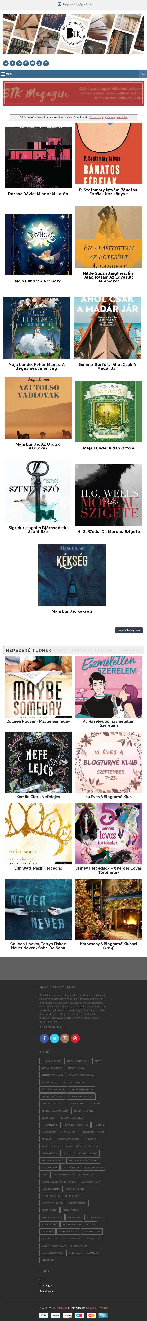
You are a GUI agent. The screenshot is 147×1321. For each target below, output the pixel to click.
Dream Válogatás (72, 1118)
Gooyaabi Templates (97, 1307)
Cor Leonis (76, 1103)
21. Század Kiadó (51, 1061)
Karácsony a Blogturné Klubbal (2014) (108, 946)
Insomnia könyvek (68, 1139)
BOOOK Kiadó (50, 1082)
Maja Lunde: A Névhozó (38, 281)
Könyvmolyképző (52, 1160)
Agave (98, 1061)
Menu (9, 74)
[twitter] (6, 63)
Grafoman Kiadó (93, 1132)
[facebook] (12, 63)
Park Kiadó (74, 1217)
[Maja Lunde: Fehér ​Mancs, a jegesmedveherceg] (36, 328)
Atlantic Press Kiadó (81, 1075)
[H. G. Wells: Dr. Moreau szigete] (108, 495)
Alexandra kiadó (52, 1068)
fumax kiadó (79, 1246)
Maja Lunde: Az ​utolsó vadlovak (38, 446)
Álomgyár (93, 1253)
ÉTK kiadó (48, 1260)
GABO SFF (99, 1125)
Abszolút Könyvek (77, 1061)
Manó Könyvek (75, 1189)
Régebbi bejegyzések (129, 630)
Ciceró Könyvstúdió (80, 1096)
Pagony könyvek (52, 1217)
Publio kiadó (49, 1224)
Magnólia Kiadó (90, 1182)
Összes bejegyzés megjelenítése (108, 117)
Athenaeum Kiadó (52, 1075)
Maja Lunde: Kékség (72, 611)
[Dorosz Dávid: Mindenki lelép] (38, 157)
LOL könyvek (49, 1167)
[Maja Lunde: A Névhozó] (38, 244)
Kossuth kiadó (88, 1153)
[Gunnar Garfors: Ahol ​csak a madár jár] (107, 328)
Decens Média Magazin (55, 1111)
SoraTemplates (59, 1307)
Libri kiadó (86, 1175)
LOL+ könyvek (71, 1167)
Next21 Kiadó (49, 1210)
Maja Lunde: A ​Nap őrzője (109, 448)
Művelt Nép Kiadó (52, 1203)
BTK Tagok (45, 1285)
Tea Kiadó (47, 1231)
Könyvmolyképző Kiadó (83, 1160)
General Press (69, 1132)
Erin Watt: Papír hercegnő (38, 868)
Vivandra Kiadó (71, 1238)
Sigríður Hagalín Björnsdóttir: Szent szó (38, 530)
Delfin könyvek (83, 1111)
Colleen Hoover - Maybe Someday (38, 721)
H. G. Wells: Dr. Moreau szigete (109, 531)
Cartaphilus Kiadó (81, 1089)
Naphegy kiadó (77, 1203)
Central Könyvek (52, 1096)
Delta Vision (49, 1118)
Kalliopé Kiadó (61, 1146)
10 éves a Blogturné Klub (109, 797)
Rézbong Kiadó (72, 1224)
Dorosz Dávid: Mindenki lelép (38, 193)
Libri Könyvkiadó (63, 1175)
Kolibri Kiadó (50, 1153)
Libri (44, 1175)
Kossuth (69, 1153)
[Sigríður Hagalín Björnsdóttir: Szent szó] (38, 491)
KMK (44, 1146)
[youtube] (39, 63)
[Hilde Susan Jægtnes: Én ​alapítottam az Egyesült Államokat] (108, 237)
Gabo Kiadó (49, 1132)
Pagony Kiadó (71, 1210)
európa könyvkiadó (54, 1246)
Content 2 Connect (53, 1103)
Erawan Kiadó (50, 1125)
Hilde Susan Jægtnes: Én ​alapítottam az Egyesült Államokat (108, 277)
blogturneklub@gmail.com (77, 4)
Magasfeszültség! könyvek (58, 1182)
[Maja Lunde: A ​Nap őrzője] (108, 411)
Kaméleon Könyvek (88, 1146)
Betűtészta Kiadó (73, 1082)
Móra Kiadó (72, 1196)
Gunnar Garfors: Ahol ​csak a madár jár (107, 366)
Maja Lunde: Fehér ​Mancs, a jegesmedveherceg (37, 366)
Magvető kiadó (51, 1189)
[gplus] (19, 63)
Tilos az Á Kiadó (68, 1231)
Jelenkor (90, 1139)
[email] (32, 63)
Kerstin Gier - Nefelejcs (38, 797)
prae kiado (75, 1253)
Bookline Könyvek (53, 1089)
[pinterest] (46, 63)
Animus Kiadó (76, 1068)
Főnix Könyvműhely (76, 1125)
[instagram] (26, 63)
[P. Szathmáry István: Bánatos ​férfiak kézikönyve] (108, 153)
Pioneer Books (95, 1217)
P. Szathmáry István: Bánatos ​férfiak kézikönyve (108, 192)
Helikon (47, 1139)
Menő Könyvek (51, 1196)
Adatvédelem (46, 1291)
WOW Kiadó (93, 1238)
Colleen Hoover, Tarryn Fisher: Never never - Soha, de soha (38, 946)
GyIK (42, 1280)
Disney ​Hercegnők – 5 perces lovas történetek (109, 870)
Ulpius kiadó (49, 1238)
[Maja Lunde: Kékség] (71, 575)
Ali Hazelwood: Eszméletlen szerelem (109, 723)
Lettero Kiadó (94, 1167)
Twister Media (91, 1231)
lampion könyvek (52, 1253)
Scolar (90, 1224)
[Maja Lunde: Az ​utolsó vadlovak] (38, 408)
